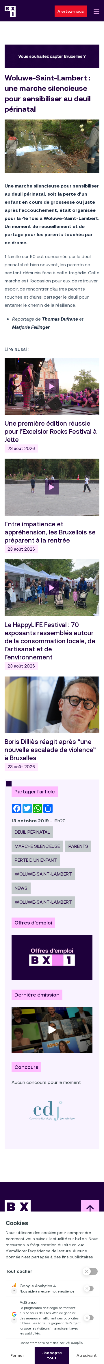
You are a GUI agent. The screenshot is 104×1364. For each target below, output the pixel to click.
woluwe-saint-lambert (43, 874)
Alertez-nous (70, 11)
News (21, 888)
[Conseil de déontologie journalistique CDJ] (52, 1110)
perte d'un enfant (36, 860)
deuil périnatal (32, 832)
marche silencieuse (37, 846)
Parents (78, 846)
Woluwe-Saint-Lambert (43, 902)
